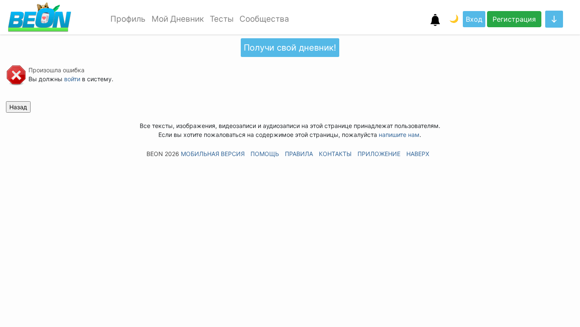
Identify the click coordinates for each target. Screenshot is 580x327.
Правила (299, 153)
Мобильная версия (213, 153)
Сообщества (264, 19)
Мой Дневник (178, 19)
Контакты (335, 153)
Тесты (222, 19)
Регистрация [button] (514, 19)
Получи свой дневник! (290, 48)
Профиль (128, 19)
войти (72, 78)
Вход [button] (474, 19)
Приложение (379, 153)
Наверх (417, 153)
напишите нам (399, 134)
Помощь (265, 153)
